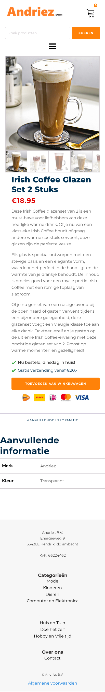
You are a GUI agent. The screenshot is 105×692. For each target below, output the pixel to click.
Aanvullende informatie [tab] (52, 420)
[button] (91, 65)
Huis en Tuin (52, 622)
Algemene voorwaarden (52, 683)
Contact (52, 658)
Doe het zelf (52, 629)
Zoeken (86, 33)
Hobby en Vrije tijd (52, 636)
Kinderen (52, 587)
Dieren (52, 594)
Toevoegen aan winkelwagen (55, 384)
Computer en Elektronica (52, 600)
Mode (52, 581)
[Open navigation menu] (52, 46)
